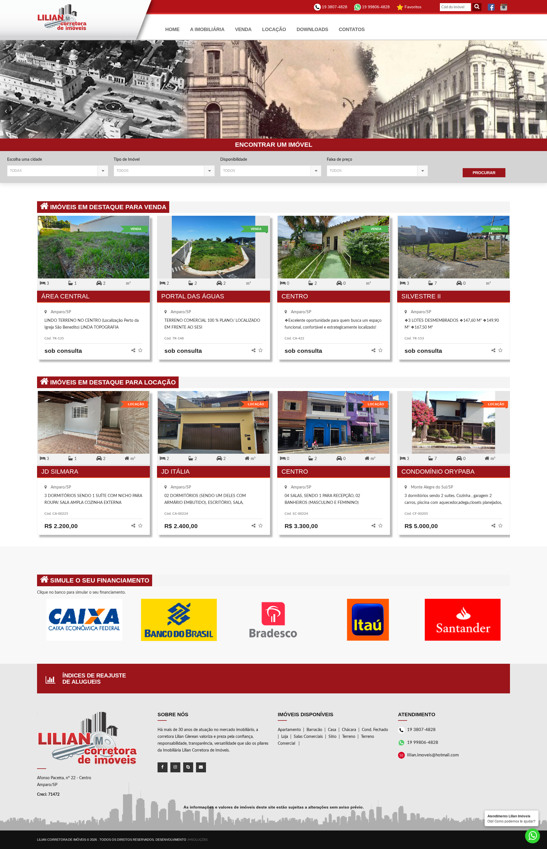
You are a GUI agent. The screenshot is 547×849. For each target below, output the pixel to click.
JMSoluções (197, 839)
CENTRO (294, 296)
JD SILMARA (59, 471)
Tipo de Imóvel (127, 160)
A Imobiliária (207, 29)
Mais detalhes (93, 252)
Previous (541, 110)
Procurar (484, 172)
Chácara (349, 730)
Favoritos (412, 7)
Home (172, 29)
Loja (284, 737)
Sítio (332, 737)
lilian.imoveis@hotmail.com (433, 755)
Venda (243, 29)
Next (5, 110)
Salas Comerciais (308, 737)
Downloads (312, 29)
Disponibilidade (233, 160)
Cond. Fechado (375, 730)
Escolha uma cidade (24, 160)
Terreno (348, 737)
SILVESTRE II (421, 296)
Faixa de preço (339, 160)
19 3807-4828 (334, 7)
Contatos (352, 29)
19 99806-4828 (375, 7)
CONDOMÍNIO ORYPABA (438, 471)
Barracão (314, 730)
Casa (332, 730)
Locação (274, 29)
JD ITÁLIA (175, 471)
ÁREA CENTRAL (65, 296)
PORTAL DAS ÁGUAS (192, 296)
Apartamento (289, 730)
